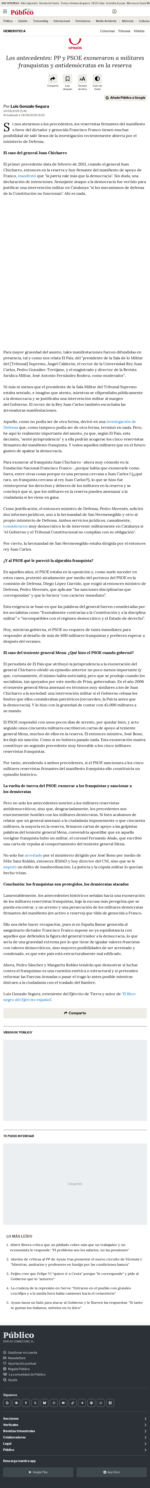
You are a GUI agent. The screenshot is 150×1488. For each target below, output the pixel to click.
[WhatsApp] (101, 1403)
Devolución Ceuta (49, 3)
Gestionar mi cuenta (22, 1353)
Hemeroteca (14, 31)
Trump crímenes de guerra (75, 3)
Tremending (40, 21)
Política (7, 21)
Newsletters (16, 1358)
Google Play (40, 1472)
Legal (7, 1443)
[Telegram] (82, 1403)
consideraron (15, 526)
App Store (113, 1472)
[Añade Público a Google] (7, 1403)
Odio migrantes (29, 3)
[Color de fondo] (97, 79)
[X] (35, 1403)
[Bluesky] (44, 1403)
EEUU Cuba (98, 3)
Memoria (127, 21)
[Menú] (5, 11)
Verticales (10, 1425)
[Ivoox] (110, 1403)
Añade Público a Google (127, 98)
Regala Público (18, 1369)
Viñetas (139, 31)
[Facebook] (26, 1403)
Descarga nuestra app (19, 1461)
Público (18, 1336)
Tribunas (124, 31)
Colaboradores (14, 1437)
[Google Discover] (16, 1403)
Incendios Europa (115, 3)
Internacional (62, 21)
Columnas (107, 31)
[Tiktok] (73, 1403)
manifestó (27, 175)
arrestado (33, 855)
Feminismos (82, 21)
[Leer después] (67, 79)
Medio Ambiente (106, 21)
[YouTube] (63, 1403)
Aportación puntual (21, 1363)
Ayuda (12, 1380)
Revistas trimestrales (19, 1431)
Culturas (144, 21)
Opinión (23, 21)
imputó (10, 866)
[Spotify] (91, 1403)
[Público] (68, 12)
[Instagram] (54, 1403)
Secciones (11, 1418)
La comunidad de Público (27, 1374)
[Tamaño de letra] (82, 79)
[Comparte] (52, 79)
